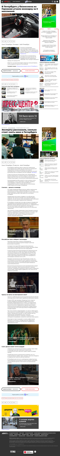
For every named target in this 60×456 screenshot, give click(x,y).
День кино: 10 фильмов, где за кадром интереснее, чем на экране (20, 286)
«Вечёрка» (34, 172)
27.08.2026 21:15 (4, 127)
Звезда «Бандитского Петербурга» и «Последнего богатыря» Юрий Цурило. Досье (49, 36)
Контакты (11, 434)
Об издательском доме (13, 433)
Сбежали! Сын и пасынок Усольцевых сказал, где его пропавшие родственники (51, 172)
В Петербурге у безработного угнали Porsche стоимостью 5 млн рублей (13, 89)
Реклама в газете (17, 434)
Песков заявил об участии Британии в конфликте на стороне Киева (51, 94)
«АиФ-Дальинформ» (12, 159)
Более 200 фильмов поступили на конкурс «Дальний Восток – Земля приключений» (22, 230)
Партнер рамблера (19, 451)
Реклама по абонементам (35, 434)
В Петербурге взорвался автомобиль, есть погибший (49, 51)
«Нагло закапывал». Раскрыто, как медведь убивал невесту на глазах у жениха (51, 68)
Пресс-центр (21, 433)
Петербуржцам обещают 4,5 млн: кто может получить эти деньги (51, 106)
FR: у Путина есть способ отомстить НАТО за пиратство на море (51, 102)
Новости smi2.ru (5, 124)
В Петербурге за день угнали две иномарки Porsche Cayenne (31, 92)
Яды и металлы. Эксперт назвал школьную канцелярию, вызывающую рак (50, 72)
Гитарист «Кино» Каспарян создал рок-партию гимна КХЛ (21, 378)
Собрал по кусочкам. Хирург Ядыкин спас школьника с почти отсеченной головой (51, 176)
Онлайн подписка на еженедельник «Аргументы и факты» (45, 433)
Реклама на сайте (25, 434)
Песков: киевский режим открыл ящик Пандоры (50, 90)
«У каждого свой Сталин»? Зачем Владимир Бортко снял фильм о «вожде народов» (49, 46)
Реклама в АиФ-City (44, 434)
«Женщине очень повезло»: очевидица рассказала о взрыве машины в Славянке (49, 41)
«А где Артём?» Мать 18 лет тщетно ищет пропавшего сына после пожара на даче (51, 84)
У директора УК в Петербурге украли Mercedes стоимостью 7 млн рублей (31, 89)
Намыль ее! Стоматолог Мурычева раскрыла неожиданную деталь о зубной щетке (51, 164)
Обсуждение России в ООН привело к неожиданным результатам (51, 98)
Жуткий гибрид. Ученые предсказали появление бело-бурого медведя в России (51, 65)
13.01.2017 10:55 (4, 4)
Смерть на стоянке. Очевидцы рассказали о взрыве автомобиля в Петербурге (49, 32)
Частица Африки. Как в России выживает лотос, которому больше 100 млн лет (51, 180)
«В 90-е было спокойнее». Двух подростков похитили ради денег (51, 76)
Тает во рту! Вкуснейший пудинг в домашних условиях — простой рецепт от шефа (51, 80)
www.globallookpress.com (6, 38)
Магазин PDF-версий (29, 433)
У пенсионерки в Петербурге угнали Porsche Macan (12, 96)
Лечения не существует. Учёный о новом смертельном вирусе (51, 160)
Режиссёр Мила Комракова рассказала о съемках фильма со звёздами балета (21, 338)
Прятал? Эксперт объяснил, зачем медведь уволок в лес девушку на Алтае (51, 168)
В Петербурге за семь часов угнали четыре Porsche (12, 92)
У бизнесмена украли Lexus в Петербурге (26, 66)
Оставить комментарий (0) (30, 70)
